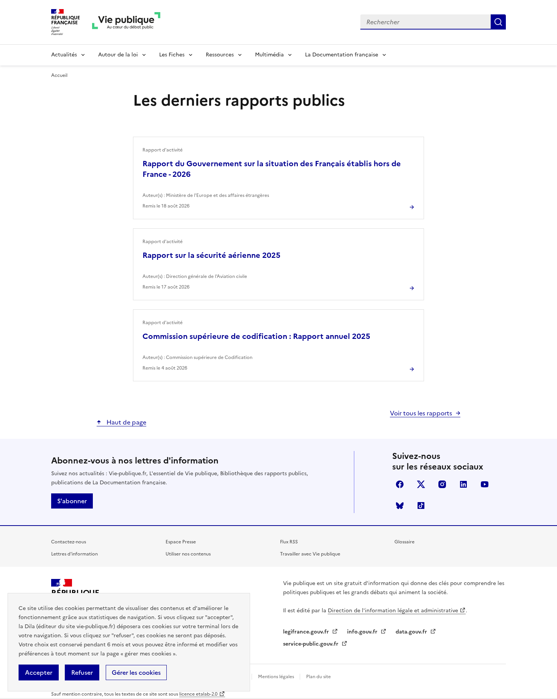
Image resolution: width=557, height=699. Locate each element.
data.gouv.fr (412, 632)
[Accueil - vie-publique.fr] (126, 22)
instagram (442, 484)
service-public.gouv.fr (311, 644)
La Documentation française (341, 55)
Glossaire (404, 541)
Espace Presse (181, 541)
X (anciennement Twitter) (421, 484)
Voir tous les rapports (421, 413)
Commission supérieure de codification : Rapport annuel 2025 (256, 336)
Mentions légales (276, 676)
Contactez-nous (68, 541)
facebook (399, 484)
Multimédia (269, 55)
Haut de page (125, 422)
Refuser (82, 672)
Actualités (64, 55)
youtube (484, 484)
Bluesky (399, 505)
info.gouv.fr (363, 632)
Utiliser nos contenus (188, 554)
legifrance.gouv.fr (306, 632)
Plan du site (318, 676)
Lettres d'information (74, 554)
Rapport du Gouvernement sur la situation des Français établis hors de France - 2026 (271, 169)
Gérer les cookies (136, 672)
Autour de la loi (118, 55)
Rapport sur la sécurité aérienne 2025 (211, 255)
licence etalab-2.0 (198, 694)
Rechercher (498, 22)
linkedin (463, 484)
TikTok (421, 505)
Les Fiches (172, 55)
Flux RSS (289, 541)
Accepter (38, 672)
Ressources (220, 55)
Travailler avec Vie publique (310, 554)
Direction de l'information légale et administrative (393, 611)
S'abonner (72, 501)
